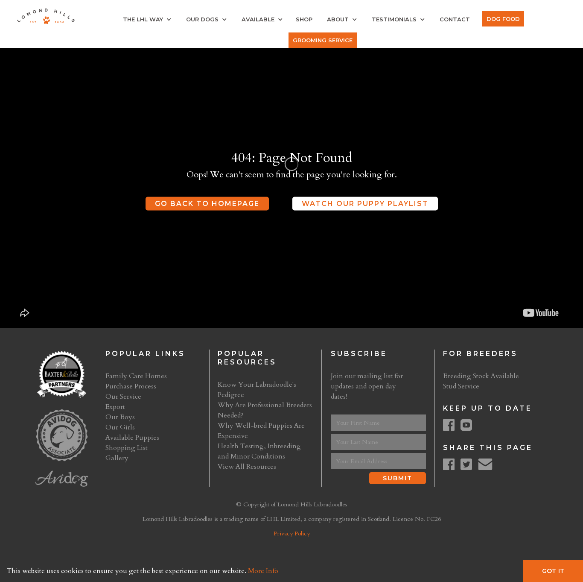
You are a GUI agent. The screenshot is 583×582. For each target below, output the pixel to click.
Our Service (123, 396)
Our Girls (120, 427)
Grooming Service (323, 40)
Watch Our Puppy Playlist (365, 204)
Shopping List (126, 448)
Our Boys (120, 417)
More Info (263, 571)
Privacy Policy (292, 533)
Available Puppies (132, 437)
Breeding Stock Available (481, 376)
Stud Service (461, 386)
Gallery (116, 458)
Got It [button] (553, 571)
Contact (455, 19)
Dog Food (503, 18)
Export (115, 407)
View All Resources (247, 466)
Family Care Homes (136, 376)
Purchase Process (130, 386)
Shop (304, 19)
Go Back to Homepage (207, 204)
